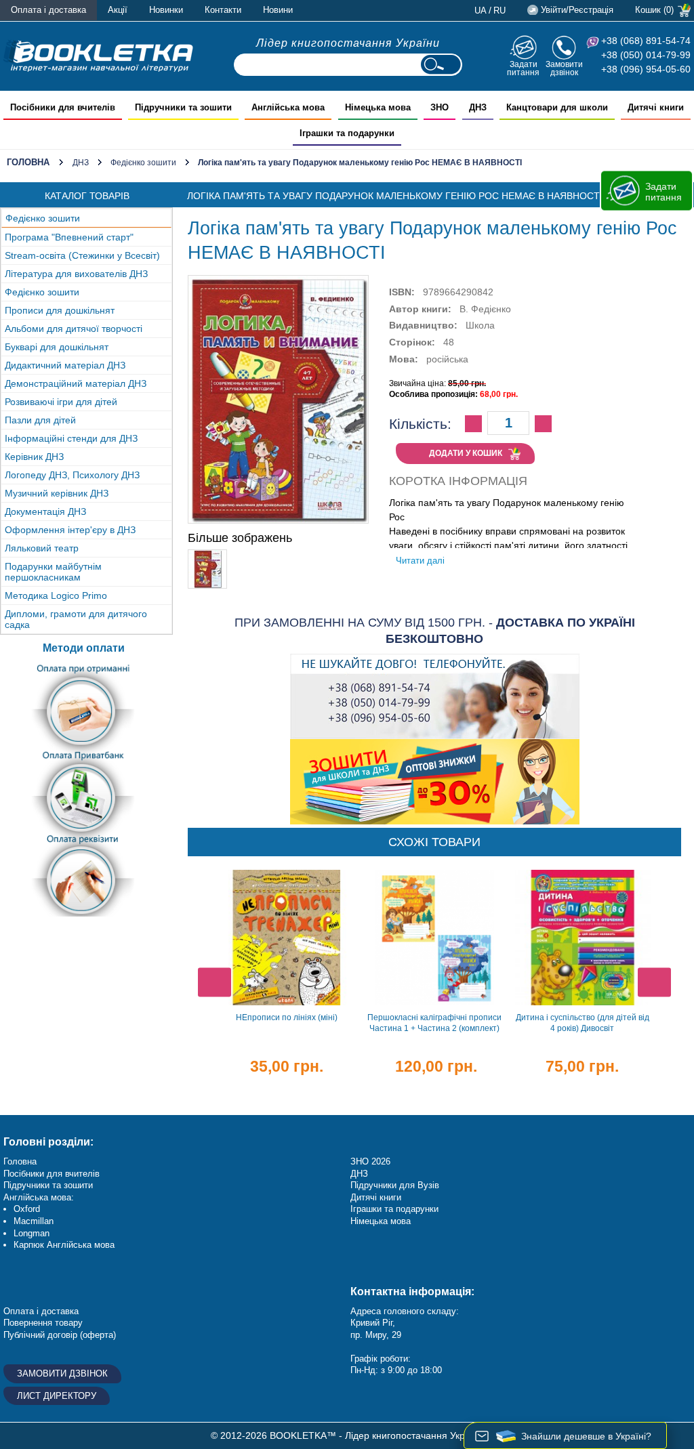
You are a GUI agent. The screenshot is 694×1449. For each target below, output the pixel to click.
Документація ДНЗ (45, 511)
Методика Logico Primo (56, 595)
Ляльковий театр (42, 548)
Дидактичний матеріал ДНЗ (65, 365)
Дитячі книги (375, 1197)
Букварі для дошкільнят (56, 346)
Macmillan (34, 1221)
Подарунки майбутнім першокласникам (53, 572)
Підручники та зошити (48, 1185)
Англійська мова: (38, 1197)
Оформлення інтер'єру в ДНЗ (70, 529)
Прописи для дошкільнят (60, 310)
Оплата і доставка (48, 10)
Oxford (27, 1209)
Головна (28, 162)
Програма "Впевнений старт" (69, 237)
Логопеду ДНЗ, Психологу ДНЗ (72, 474)
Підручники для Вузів (394, 1185)
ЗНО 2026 (370, 1161)
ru (499, 10)
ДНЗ (81, 162)
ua (480, 10)
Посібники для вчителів (51, 1174)
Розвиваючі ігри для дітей (61, 401)
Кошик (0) (654, 10)
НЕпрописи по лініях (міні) (287, 1017)
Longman (31, 1233)
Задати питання (523, 68)
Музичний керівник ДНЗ (56, 493)
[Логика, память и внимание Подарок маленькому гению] (207, 555)
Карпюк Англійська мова (64, 1245)
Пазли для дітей (40, 420)
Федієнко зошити (143, 162)
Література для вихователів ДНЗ (76, 273)
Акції (117, 10)
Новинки (166, 10)
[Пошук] (440, 65)
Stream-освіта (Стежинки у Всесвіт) (82, 255)
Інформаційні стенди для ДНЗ (71, 438)
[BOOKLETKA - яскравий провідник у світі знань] (98, 55)
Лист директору (56, 1396)
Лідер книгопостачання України (348, 43)
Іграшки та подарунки (394, 1209)
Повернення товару (43, 1323)
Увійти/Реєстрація (577, 10)
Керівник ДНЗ (34, 456)
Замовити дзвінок (564, 68)
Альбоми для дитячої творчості (73, 328)
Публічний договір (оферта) (59, 1335)
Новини (278, 10)
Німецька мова (380, 1221)
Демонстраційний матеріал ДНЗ (75, 383)
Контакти (223, 10)
